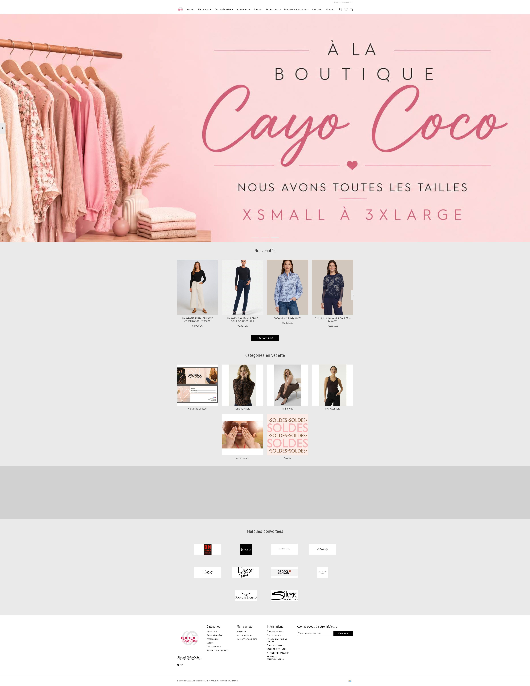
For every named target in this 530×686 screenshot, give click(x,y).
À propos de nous (275, 631)
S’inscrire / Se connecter (342, 2)
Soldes (287, 458)
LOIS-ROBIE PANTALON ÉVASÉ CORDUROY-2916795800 (197, 320)
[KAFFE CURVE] (322, 572)
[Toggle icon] (341, 9)
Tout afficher (265, 337)
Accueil (191, 9)
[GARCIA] (284, 572)
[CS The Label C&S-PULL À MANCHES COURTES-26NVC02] (332, 287)
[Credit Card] (350, 681)
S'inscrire (241, 631)
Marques (330, 9)
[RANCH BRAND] (246, 595)
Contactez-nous (274, 635)
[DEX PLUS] (246, 572)
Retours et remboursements (275, 657)
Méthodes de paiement (278, 653)
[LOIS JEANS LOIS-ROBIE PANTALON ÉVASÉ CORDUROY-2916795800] (197, 287)
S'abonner (343, 633)
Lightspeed (234, 681)
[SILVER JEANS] (284, 595)
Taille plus (287, 408)
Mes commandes (244, 635)
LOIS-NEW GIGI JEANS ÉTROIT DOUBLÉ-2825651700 (242, 320)
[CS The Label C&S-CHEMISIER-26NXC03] (287, 287)
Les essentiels (273, 9)
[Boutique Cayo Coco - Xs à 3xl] (180, 9)
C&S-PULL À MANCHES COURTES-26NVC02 (333, 320)
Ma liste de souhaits (247, 639)
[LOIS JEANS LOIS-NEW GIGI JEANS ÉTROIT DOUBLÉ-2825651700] (242, 287)
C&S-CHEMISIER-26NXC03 (288, 318)
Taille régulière (242, 408)
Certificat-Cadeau (197, 408)
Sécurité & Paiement (277, 649)
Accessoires (242, 458)
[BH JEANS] (207, 549)
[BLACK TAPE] (284, 549)
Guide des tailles (275, 645)
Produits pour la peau (217, 650)
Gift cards (317, 9)
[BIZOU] (246, 549)
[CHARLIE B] (322, 549)
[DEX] (207, 572)
